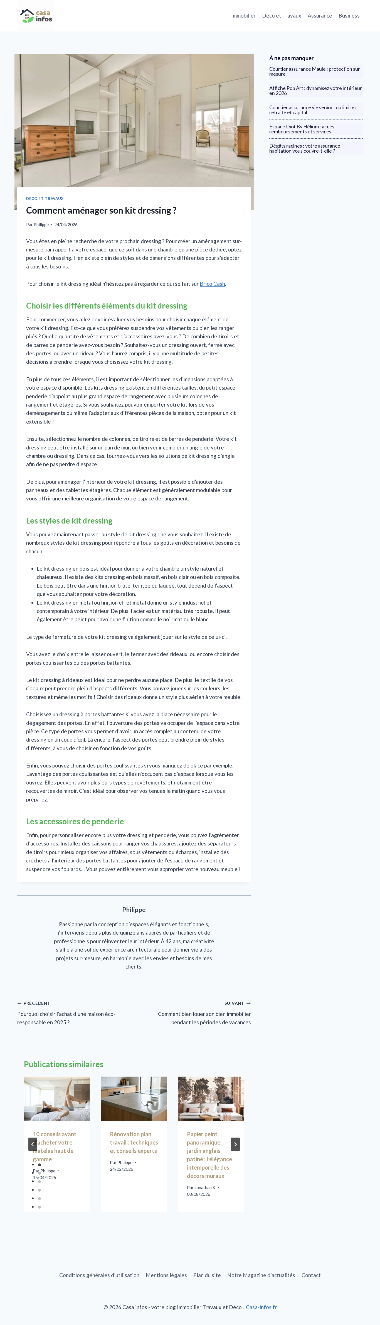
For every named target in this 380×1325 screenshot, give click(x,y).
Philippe (41, 224)
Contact (311, 1275)
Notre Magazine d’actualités (261, 1275)
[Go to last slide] (32, 1144)
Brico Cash (212, 283)
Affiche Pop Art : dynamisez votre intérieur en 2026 (315, 90)
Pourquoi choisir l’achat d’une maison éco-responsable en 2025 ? (66, 1013)
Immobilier (243, 15)
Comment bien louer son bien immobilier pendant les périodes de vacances (204, 1013)
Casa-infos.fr (261, 1307)
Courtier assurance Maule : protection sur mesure (314, 71)
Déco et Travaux (281, 15)
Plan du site (207, 1275)
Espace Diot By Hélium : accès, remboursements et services (302, 129)
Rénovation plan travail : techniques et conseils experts (134, 1142)
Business (349, 15)
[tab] (39, 1164)
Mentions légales (166, 1275)
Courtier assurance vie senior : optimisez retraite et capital (313, 109)
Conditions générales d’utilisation (99, 1275)
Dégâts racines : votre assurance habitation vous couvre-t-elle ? (304, 148)
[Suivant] (235, 1144)
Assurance (320, 15)
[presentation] (57, 1099)
